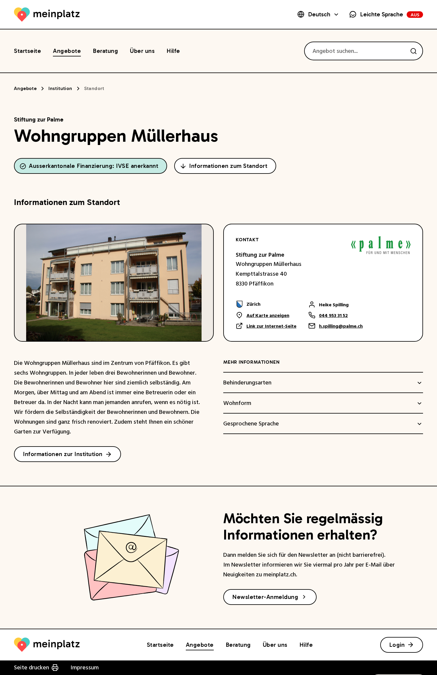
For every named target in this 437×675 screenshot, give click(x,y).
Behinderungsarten (247, 383)
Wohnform (237, 403)
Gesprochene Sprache (251, 424)
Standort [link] (94, 88)
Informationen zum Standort (228, 165)
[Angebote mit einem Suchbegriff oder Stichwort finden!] (413, 51)
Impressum (84, 667)
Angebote (25, 88)
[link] (266, 304)
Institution (60, 88)
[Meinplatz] (47, 14)
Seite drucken (31, 667)
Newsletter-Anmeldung (265, 596)
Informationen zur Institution (63, 454)
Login (397, 644)
